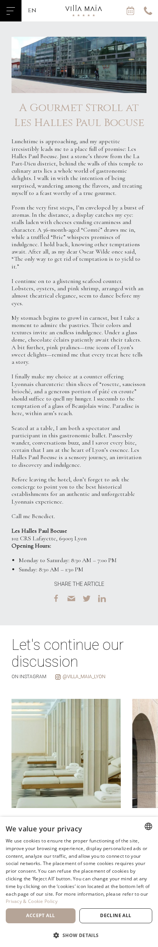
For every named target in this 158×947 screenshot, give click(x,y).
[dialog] (79, 882)
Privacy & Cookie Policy (32, 901)
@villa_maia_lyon (84, 676)
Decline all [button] (115, 915)
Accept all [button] (40, 915)
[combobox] (148, 826)
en (32, 10)
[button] (79, 934)
